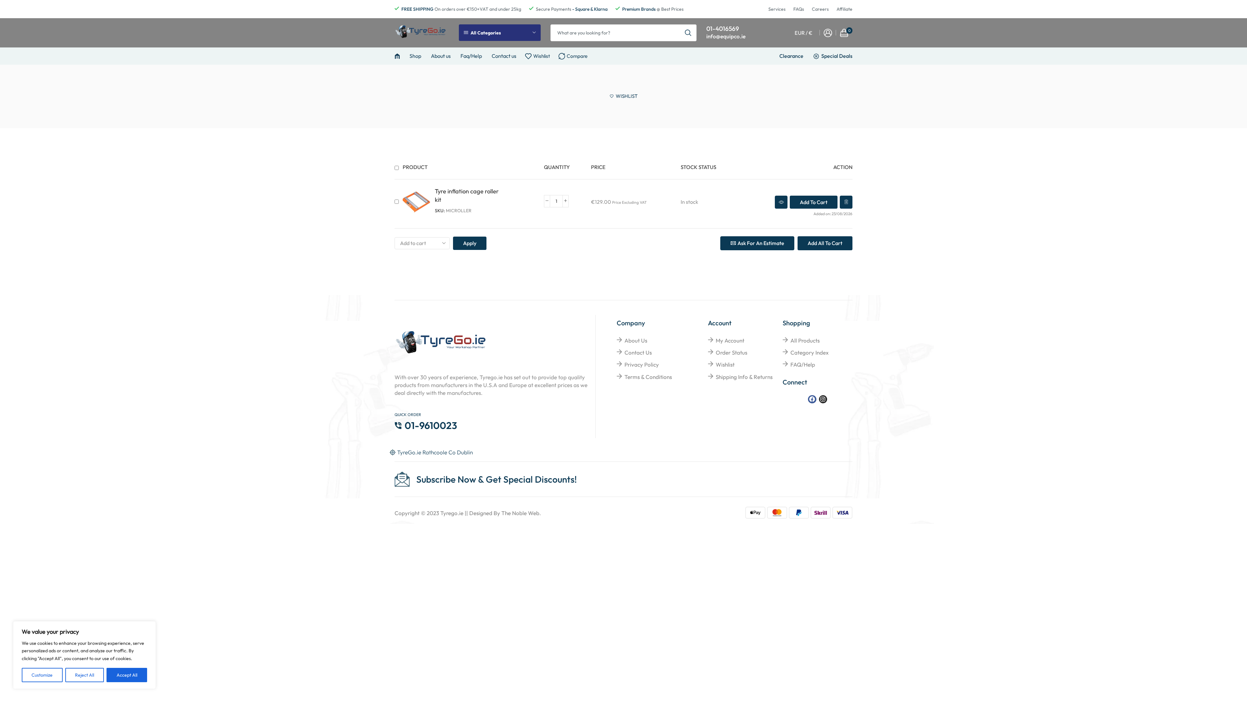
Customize (42, 675)
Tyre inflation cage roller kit (467, 195)
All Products (805, 340)
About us (441, 56)
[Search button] (688, 33)
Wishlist (725, 364)
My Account (730, 340)
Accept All (127, 675)
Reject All (84, 675)
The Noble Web (520, 513)
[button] (814, 202)
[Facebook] (812, 399)
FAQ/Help (802, 364)
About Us (635, 340)
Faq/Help (471, 56)
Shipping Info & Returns (744, 376)
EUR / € (803, 33)
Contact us (504, 56)
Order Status (731, 352)
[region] (84, 655)
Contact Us (638, 352)
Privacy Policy (641, 364)
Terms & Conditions (648, 376)
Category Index (809, 352)
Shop (415, 56)
